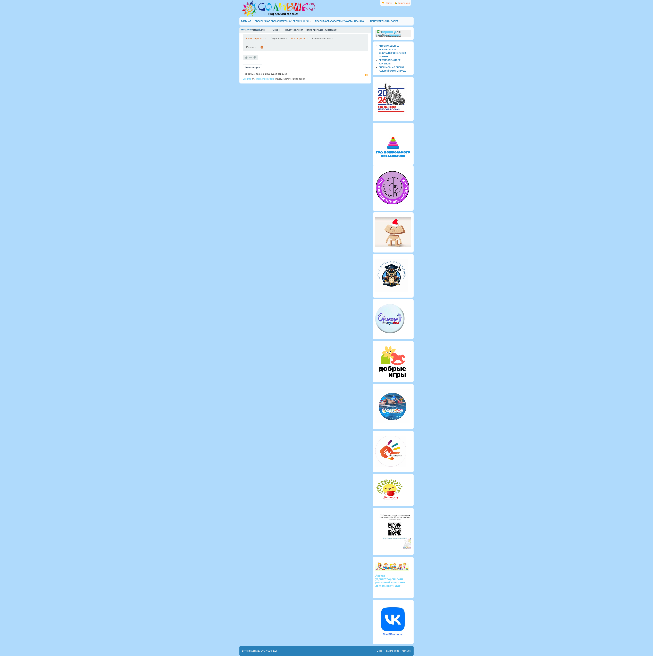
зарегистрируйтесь (265, 79)
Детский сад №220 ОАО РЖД (256, 651)
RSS (366, 75)
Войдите (247, 79)
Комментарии (252, 67)
